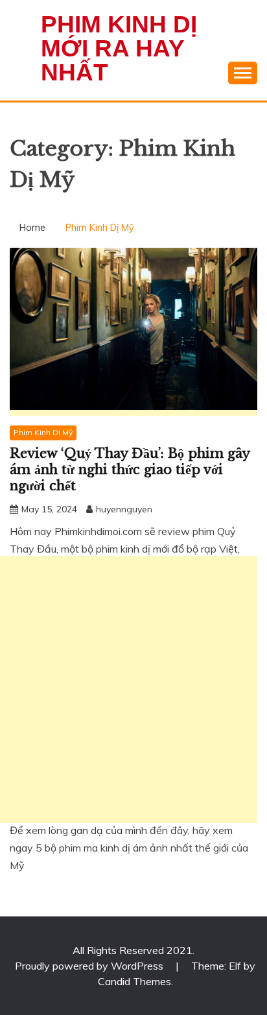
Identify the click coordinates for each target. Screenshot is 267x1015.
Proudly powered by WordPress (90, 965)
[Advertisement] (133, 689)
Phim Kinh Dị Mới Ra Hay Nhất (119, 48)
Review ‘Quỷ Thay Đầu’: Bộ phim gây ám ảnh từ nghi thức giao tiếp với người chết (130, 470)
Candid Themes (134, 981)
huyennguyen (124, 509)
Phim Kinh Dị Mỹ (43, 432)
